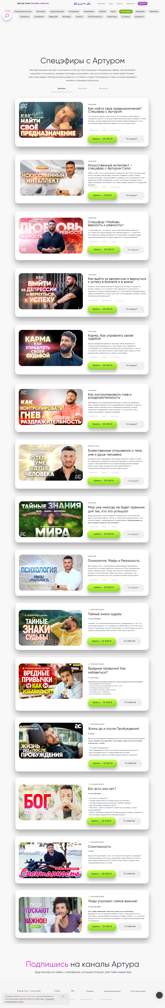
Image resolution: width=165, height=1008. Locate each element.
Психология (24, 16)
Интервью (67, 16)
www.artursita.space (28, 996)
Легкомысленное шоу (22, 11)
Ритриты (79, 16)
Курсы (113, 11)
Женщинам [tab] (103, 88)
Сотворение (74, 11)
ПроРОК (102, 11)
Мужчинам (154, 11)
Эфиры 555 (53, 16)
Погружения (39, 16)
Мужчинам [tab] (82, 88)
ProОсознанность (95, 16)
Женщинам (140, 11)
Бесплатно (139, 16)
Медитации (112, 16)
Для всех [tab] (61, 88)
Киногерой (41, 11)
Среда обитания (57, 11)
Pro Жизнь (126, 16)
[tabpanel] (82, 237)
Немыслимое (89, 11)
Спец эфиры (126, 11)
